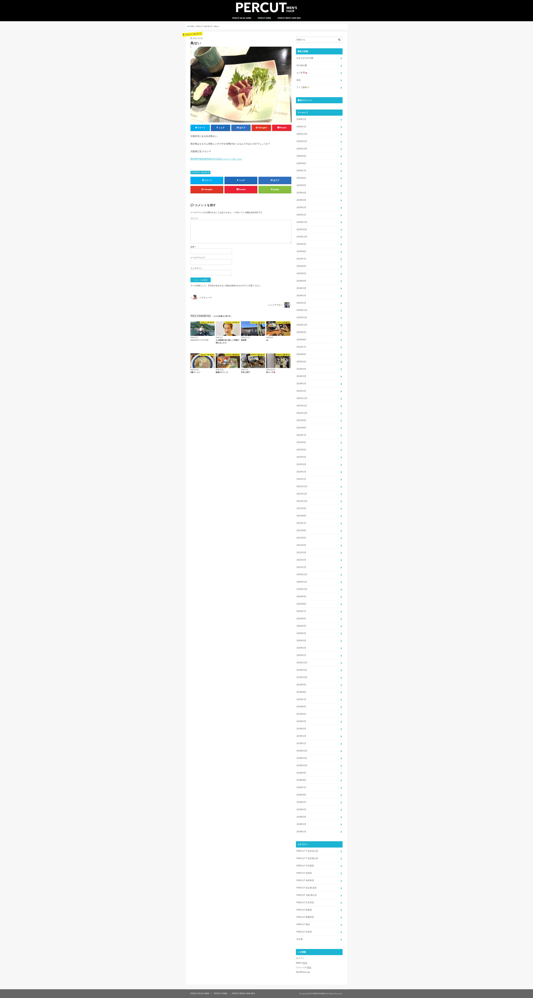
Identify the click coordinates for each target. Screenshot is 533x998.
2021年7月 (301, 523)
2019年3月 (301, 729)
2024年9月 (301, 244)
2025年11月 (301, 141)
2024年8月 (301, 251)
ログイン (300, 958)
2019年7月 (301, 699)
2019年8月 (301, 692)
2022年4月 (301, 457)
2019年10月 (301, 677)
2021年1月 (301, 567)
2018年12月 (301, 751)
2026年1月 (301, 126)
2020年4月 (301, 633)
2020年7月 (301, 611)
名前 (193, 247)
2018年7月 (301, 787)
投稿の (301, 963)
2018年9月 (301, 773)
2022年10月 (301, 413)
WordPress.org (303, 972)
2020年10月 (301, 589)
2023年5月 (301, 362)
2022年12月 (301, 398)
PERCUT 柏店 (303, 924)
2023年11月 (301, 317)
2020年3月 (301, 640)
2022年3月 (301, 464)
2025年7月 (301, 171)
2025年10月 (301, 149)
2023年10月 (301, 325)
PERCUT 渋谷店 (304, 932)
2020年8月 (301, 604)
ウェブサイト (196, 268)
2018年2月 (301, 824)
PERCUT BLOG (319, 994)
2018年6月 (301, 795)
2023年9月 (301, 332)
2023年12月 (301, 310)
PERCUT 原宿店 (304, 873)
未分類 (299, 939)
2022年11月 (301, 406)
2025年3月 (301, 200)
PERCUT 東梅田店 (305, 917)
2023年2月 (301, 383)
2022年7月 (301, 435)
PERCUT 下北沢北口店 (307, 851)
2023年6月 (301, 354)
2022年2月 (301, 472)
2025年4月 (301, 193)
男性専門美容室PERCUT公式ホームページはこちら (216, 159)
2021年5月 (301, 538)
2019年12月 (301, 662)
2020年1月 (301, 655)
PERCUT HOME (264, 18)
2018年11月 (301, 758)
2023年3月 (301, 376)
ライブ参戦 (301, 87)
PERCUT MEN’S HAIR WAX (289, 18)
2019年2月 (301, 736)
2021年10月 (301, 501)
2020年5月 (301, 626)
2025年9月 (301, 156)
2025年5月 (301, 185)
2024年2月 (301, 295)
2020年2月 (301, 648)
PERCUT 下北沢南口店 (307, 858)
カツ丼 (299, 73)
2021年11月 (301, 494)
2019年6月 (301, 706)
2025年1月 (301, 215)
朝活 (298, 80)
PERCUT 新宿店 (304, 910)
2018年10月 (301, 765)
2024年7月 (301, 259)
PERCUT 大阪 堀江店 (201, 172)
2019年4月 (301, 721)
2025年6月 (301, 178)
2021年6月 (301, 530)
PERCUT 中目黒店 (305, 866)
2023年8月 (301, 339)
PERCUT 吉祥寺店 (305, 880)
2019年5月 (301, 714)
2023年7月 (301, 347)
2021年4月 (301, 545)
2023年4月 (301, 369)
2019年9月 (301, 685)
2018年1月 (301, 831)
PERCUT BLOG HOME (241, 18)
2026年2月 (301, 119)
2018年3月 (301, 817)
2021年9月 (301, 508)
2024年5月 (301, 273)
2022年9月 (301, 420)
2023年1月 (301, 391)
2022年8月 (301, 428)
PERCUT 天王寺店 (305, 902)
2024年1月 (301, 303)
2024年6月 (301, 266)
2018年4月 (301, 809)
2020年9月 (301, 596)
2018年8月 (301, 780)
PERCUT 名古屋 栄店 (306, 888)
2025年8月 (301, 163)
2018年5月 (301, 802)
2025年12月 (301, 134)
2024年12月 (301, 222)
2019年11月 (301, 670)
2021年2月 (301, 560)
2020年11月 (301, 582)
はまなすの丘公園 (304, 58)
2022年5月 (301, 450)
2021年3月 (301, 552)
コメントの (303, 967)
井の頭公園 (301, 65)
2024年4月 (301, 281)
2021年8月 (301, 516)
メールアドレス (197, 257)
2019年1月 (301, 743)
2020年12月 (301, 574)
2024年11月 (301, 229)
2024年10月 (301, 237)
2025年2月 (301, 207)
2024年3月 (301, 288)
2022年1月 (301, 479)
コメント (194, 218)
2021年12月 (301, 486)
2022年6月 (301, 442)
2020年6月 (301, 618)
